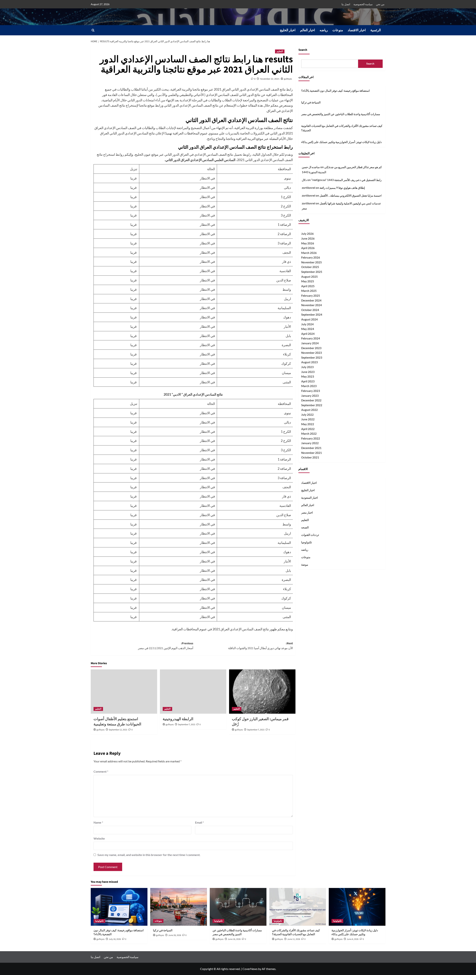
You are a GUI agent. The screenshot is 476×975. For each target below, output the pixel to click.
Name (98, 822)
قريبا (133, 178)
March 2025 (309, 290)
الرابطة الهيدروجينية (178, 719)
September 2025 (311, 271)
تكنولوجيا (306, 542)
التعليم (280, 51)
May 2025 (307, 281)
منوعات (337, 30)
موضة (304, 564)
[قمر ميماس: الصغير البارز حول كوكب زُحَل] (262, 691)
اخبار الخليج (287, 30)
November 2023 (311, 352)
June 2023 (308, 371)
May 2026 (307, 243)
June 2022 (308, 419)
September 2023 (311, 357)
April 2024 (308, 333)
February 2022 (310, 438)
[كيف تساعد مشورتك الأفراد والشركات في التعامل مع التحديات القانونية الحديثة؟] (297, 907)
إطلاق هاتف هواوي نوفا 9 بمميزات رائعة (342, 187)
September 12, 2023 (118, 729)
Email (199, 822)
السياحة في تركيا (311, 102)
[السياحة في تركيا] (178, 907)
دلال (304, 179)
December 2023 (311, 347)
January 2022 (310, 443)
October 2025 (310, 267)
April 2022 (308, 428)
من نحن (380, 4)
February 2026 (310, 257)
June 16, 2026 (234, 939)
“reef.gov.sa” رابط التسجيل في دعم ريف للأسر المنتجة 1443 (346, 179)
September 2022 (311, 405)
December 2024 (311, 300)
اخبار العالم (307, 30)
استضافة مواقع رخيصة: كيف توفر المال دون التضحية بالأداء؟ (335, 90)
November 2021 (311, 452)
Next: (260, 645)
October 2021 (310, 457)
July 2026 (307, 233)
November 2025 (311, 262)
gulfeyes (288, 78)
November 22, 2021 (269, 78)
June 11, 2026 (293, 939)
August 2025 (309, 276)
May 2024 (307, 328)
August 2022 (309, 409)
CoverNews (250, 969)
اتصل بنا (346, 4)
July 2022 (307, 414)
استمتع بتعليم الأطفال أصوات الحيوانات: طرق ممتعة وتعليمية (117, 721)
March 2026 (309, 252)
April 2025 (308, 286)
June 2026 (308, 238)
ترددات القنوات (310, 534)
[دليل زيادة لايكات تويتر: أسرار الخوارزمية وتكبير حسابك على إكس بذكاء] (357, 907)
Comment (101, 771)
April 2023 (308, 381)
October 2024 (310, 309)
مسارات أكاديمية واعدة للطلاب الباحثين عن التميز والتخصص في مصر (340, 114)
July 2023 (307, 366)
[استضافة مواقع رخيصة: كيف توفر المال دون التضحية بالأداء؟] (119, 907)
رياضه (324, 30)
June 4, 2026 (352, 939)
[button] (93, 30)
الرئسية (375, 30)
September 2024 (311, 314)
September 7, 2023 (186, 724)
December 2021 (311, 447)
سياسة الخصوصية (363, 4)
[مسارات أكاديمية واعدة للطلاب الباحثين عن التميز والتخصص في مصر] (238, 907)
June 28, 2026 (174, 935)
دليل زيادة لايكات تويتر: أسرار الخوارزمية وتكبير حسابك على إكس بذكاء (341, 141)
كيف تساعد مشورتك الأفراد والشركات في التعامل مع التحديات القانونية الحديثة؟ (341, 128)
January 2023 (310, 395)
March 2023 (309, 386)
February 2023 (310, 390)
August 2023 (309, 362)
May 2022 (307, 424)
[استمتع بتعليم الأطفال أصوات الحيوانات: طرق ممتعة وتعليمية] (124, 691)
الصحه (305, 527)
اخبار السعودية (309, 497)
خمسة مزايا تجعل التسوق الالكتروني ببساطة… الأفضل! (351, 195)
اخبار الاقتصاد (357, 30)
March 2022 (309, 433)
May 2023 (307, 376)
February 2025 (310, 295)
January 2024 (310, 343)
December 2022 (311, 400)
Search (302, 50)
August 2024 (309, 319)
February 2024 (310, 338)
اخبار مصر (307, 512)
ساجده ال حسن (311, 167)
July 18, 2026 (115, 939)
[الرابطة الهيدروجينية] (193, 691)
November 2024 (311, 305)
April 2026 (308, 247)
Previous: (165, 645)
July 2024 (307, 324)
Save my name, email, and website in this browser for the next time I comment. (148, 855)
